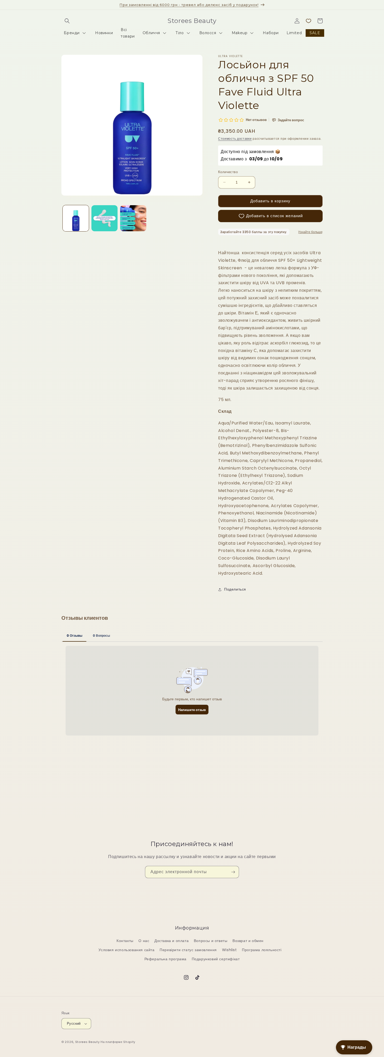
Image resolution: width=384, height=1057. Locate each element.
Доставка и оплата (171, 940)
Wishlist (229, 949)
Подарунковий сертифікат (216, 959)
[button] (67, 21)
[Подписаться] (233, 872)
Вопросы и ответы (211, 940)
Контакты (125, 940)
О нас (143, 940)
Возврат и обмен (248, 940)
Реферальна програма (165, 959)
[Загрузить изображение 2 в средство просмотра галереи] (104, 218)
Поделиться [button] (235, 589)
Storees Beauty (88, 1042)
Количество (228, 171)
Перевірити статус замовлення (188, 949)
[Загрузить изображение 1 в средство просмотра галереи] (76, 218)
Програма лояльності (261, 949)
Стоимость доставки (235, 138)
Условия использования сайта (126, 949)
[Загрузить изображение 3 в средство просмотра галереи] (133, 218)
